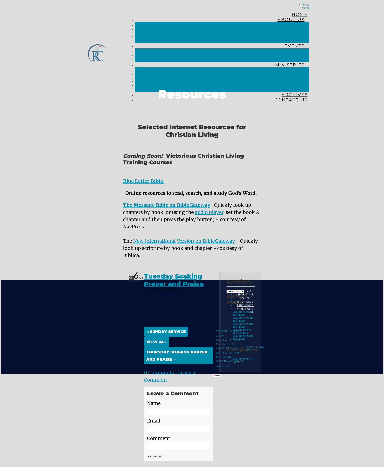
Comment (158, 438)
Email (153, 421)
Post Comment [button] (154, 456)
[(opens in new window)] (217, 376)
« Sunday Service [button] (166, 331)
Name (154, 403)
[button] (156, 342)
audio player (209, 212)
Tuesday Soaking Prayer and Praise (174, 280)
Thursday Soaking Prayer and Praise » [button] (176, 356)
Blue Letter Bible (143, 181)
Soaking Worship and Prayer (243, 319)
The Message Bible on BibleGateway (166, 205)
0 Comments (159, 373)
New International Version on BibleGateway (184, 241)
